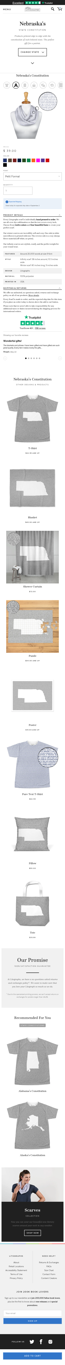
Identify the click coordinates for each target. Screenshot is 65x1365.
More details (33, 295)
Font (5, 170)
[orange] (33, 160)
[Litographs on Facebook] (41, 1342)
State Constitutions (32, 1025)
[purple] (43, 160)
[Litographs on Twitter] (32, 1342)
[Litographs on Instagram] (50, 1342)
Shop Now (33, 1233)
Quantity (8, 185)
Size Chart (49, 1270)
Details (13, 215)
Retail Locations (16, 1266)
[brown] (10, 160)
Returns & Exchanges (49, 1262)
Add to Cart (32, 1356)
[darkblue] (19, 160)
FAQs (48, 1266)
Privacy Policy (16, 1278)
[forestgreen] (24, 160)
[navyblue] (5, 160)
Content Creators (49, 1278)
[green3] (28, 160)
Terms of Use (16, 1274)
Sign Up (32, 1321)
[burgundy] (14, 160)
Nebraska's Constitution (32, 75)
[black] (5, 165)
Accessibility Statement (16, 1270)
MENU (7, 9)
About (16, 1262)
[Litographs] (32, 9)
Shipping (15, 288)
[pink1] (38, 160)
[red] (47, 160)
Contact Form (48, 1274)
